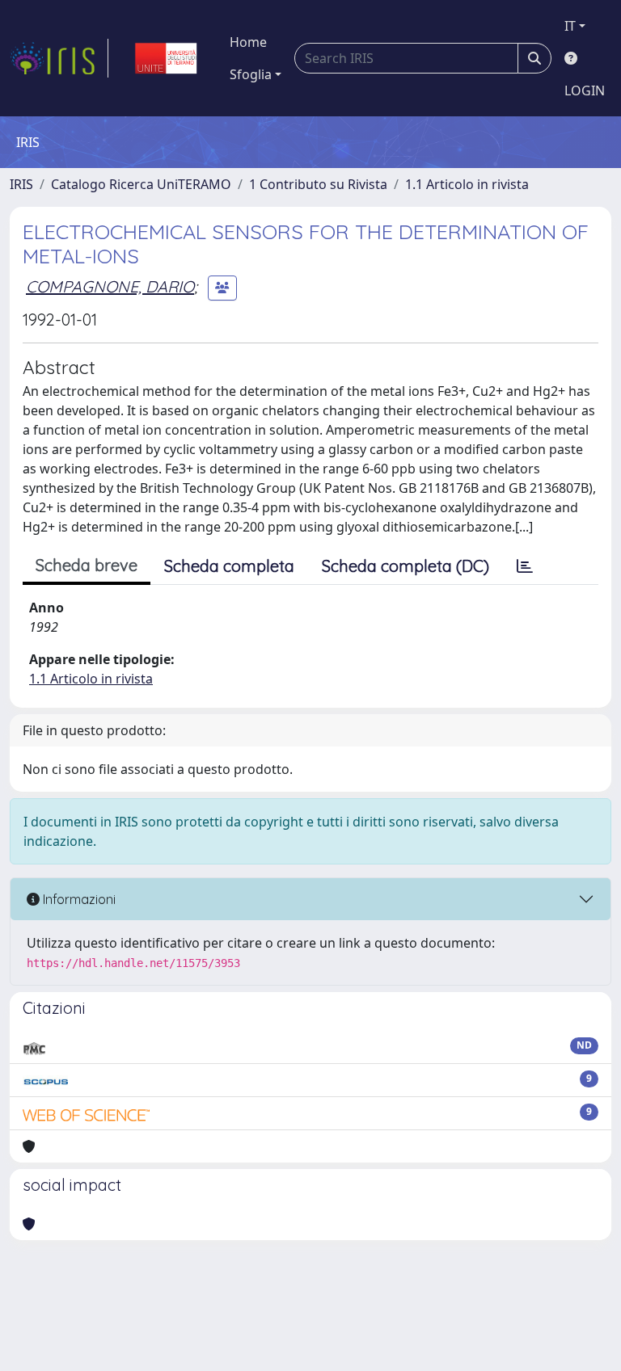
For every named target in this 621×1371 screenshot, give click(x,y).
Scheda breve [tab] (86, 565)
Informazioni (78, 899)
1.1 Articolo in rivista (467, 184)
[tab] (525, 566)
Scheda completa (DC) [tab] (405, 566)
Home (248, 42)
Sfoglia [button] (251, 74)
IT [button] (570, 26)
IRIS (21, 184)
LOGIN (584, 90)
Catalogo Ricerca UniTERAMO (141, 184)
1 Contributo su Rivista (318, 184)
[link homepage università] (165, 58)
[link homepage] (59, 58)
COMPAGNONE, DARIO (110, 286)
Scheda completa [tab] (229, 566)
